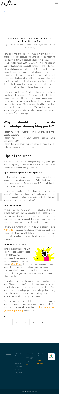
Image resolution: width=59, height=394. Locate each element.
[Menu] (56, 3)
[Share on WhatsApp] (25, 322)
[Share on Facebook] (8, 322)
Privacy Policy (34, 391)
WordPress (16, 264)
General (35, 44)
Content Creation (24, 44)
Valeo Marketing (29, 47)
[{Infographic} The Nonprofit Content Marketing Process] (58, 197)
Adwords (8, 230)
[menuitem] (56, 3)
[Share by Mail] (51, 322)
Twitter (38, 360)
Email (27, 364)
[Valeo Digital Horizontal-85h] (10, 3)
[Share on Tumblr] (42, 322)
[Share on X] (17, 322)
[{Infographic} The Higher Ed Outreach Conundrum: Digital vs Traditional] (1, 197)
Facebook (39, 363)
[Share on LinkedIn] (34, 322)
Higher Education (45, 44)
